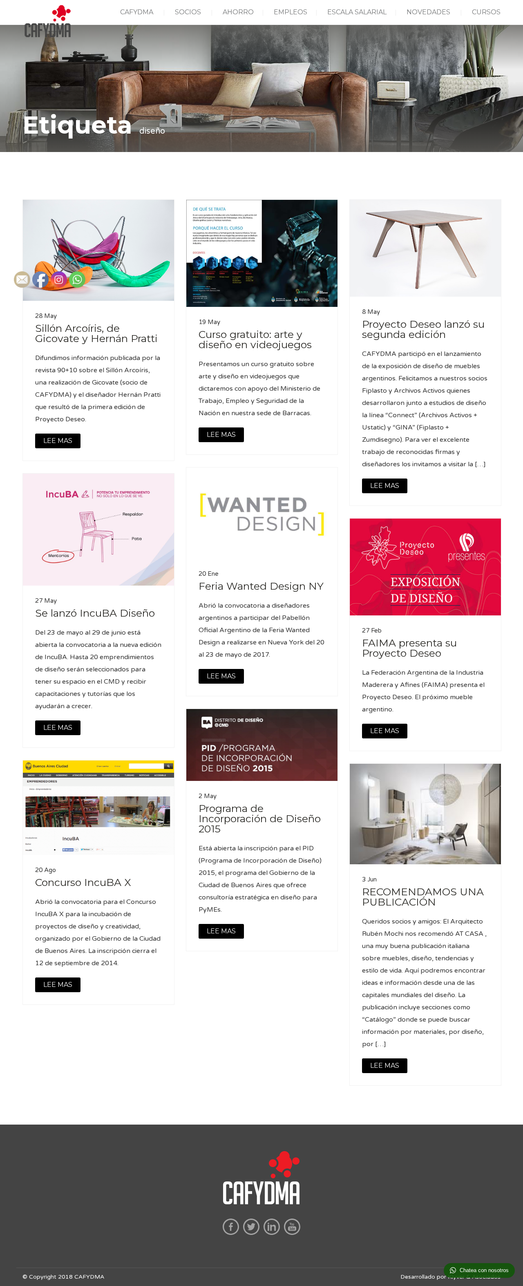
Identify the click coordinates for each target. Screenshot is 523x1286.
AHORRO (238, 12)
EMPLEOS (290, 12)
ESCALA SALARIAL (357, 12)
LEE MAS (221, 434)
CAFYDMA (136, 12)
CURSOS (486, 12)
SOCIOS (188, 12)
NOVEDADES (428, 12)
